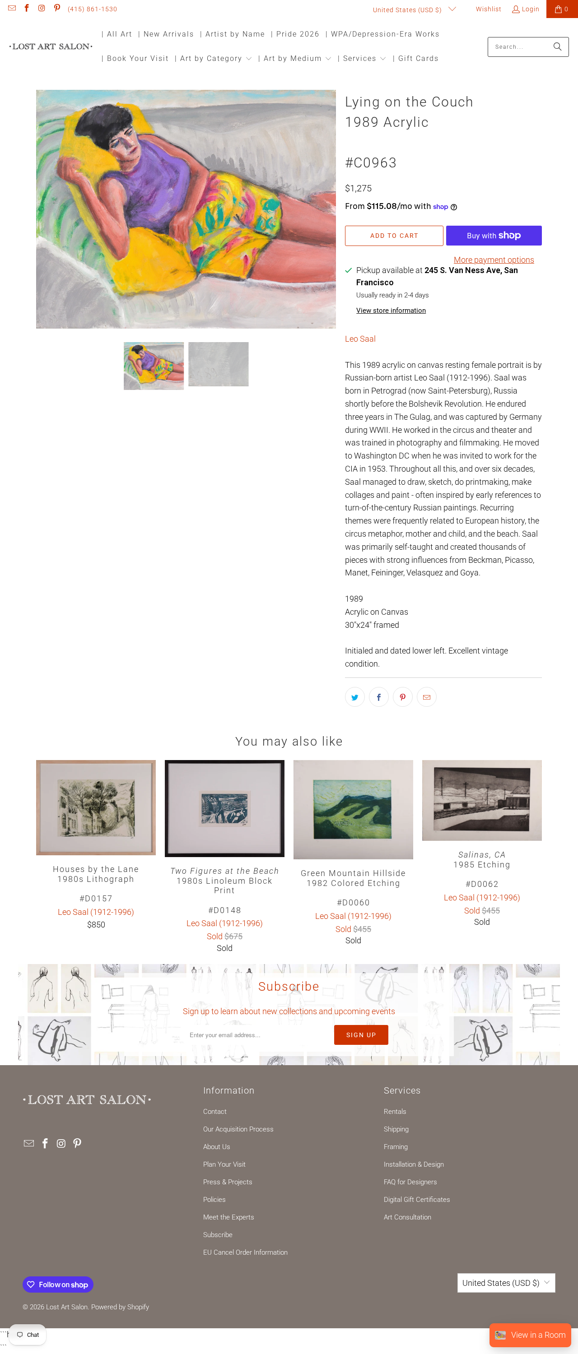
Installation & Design (414, 1164)
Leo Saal (360, 338)
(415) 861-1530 (92, 9)
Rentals (395, 1112)
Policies (214, 1200)
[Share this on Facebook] (379, 697)
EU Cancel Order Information (245, 1252)
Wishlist (488, 9)
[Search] (557, 47)
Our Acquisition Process (238, 1129)
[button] (213, 59)
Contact (215, 1112)
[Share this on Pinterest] (403, 697)
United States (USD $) (408, 10)
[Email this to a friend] (427, 697)
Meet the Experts (228, 1217)
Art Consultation (407, 1217)
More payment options (494, 259)
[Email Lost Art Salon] (11, 9)
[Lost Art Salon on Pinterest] (56, 9)
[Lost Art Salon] (51, 47)
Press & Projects (227, 1182)
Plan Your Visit (224, 1164)
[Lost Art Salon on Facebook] (26, 9)
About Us (216, 1147)
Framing (396, 1147)
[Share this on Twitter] (355, 697)
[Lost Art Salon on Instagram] (41, 9)
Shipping (396, 1129)
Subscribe (218, 1235)
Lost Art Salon (67, 1307)
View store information (391, 310)
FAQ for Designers (410, 1182)
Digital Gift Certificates (417, 1200)
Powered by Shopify (120, 1307)
